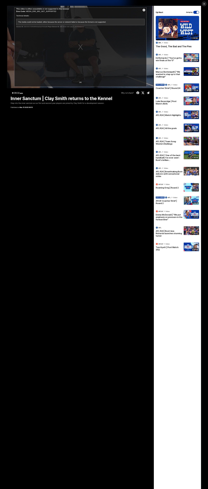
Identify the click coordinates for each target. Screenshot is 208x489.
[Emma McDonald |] (177, 216)
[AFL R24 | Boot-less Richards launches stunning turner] (177, 232)
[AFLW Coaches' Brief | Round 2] (177, 201)
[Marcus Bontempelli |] (177, 73)
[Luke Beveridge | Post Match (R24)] (177, 101)
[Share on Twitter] (143, 93)
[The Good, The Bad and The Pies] (177, 33)
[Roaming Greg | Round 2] (177, 187)
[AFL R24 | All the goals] (177, 128)
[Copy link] (148, 93)
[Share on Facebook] (137, 93)
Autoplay (189, 12)
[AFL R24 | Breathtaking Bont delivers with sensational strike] (177, 172)
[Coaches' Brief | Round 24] (177, 88)
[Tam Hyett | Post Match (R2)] (177, 247)
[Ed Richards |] (177, 58)
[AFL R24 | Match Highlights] (177, 115)
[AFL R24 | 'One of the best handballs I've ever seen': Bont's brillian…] (177, 156)
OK (80, 82)
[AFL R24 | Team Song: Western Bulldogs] (177, 141)
